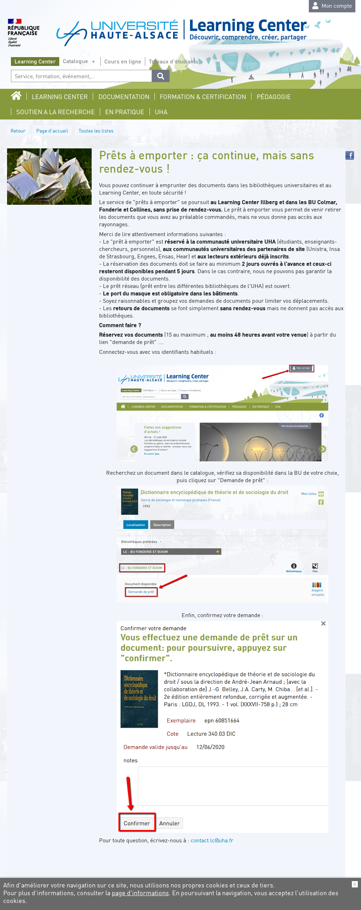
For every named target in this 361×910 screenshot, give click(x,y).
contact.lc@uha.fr (212, 840)
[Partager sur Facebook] (349, 155)
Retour (18, 130)
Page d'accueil (52, 130)
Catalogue (75, 60)
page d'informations (140, 893)
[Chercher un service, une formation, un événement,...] (161, 76)
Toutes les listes (96, 130)
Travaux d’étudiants (173, 61)
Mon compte (336, 5)
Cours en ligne (122, 61)
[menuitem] (18, 96)
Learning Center (35, 61)
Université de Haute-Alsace (157, 34)
